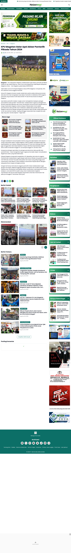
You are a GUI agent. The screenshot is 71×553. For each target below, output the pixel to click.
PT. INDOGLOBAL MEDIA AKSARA (37, 452)
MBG (44, 8)
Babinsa (23, 254)
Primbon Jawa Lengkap (47, 447)
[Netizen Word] (35, 5)
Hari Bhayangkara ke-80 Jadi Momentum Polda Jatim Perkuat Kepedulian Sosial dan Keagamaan (62, 226)
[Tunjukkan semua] (68, 157)
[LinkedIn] (45, 443)
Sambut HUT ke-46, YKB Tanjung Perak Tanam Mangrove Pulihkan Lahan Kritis (63, 232)
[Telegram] (7, 181)
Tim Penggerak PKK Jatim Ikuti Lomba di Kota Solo (62, 276)
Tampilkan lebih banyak (24, 337)
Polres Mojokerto (25, 322)
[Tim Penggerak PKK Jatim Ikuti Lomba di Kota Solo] (53, 276)
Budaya (3, 8)
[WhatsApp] (10, 181)
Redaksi (13, 447)
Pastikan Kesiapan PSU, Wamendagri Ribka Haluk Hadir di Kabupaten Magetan (39, 128)
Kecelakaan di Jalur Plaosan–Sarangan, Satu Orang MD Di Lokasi (60, 129)
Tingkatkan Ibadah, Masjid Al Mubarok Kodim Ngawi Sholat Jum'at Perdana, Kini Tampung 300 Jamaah (33, 272)
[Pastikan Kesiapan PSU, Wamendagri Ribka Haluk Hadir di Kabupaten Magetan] (28, 128)
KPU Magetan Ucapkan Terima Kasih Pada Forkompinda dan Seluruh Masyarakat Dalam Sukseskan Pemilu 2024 (16, 134)
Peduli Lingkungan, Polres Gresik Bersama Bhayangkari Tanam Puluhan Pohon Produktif (62, 204)
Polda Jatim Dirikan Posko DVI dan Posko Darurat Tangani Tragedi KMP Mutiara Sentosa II (63, 169)
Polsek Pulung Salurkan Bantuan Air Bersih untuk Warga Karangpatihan (63, 219)
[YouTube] (33, 443)
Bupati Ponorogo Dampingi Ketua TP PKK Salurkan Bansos (62, 289)
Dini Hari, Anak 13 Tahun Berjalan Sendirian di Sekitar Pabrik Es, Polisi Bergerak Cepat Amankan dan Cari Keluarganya (31, 285)
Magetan (23, 295)
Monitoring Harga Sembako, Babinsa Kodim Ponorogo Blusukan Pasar (32, 257)
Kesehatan (50, 8)
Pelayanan (23, 281)
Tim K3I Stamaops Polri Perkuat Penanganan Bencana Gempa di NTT (59, 123)
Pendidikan (19, 8)
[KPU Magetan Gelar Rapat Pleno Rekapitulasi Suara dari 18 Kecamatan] (28, 122)
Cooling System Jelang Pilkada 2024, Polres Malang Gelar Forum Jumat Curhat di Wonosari (63, 261)
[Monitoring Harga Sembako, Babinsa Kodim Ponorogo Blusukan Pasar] (10, 260)
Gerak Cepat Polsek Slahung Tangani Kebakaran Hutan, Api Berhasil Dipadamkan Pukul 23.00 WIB (60, 145)
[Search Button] (69, 4)
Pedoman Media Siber (21, 447)
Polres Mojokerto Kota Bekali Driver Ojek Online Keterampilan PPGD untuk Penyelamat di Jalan (32, 326)
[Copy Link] (13, 181)
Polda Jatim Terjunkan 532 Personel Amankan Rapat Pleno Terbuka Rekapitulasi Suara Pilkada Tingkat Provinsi (8, 216)
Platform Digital (31, 447)
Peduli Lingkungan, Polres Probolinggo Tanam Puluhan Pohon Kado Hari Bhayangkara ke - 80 (62, 198)
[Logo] (35, 433)
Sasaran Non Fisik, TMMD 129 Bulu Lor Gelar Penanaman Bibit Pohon (62, 191)
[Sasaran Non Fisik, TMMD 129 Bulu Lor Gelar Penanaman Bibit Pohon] (53, 191)
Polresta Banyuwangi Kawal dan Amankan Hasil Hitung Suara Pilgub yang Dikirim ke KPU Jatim (39, 216)
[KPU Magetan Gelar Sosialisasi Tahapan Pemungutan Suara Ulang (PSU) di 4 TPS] (44, 234)
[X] (5, 181)
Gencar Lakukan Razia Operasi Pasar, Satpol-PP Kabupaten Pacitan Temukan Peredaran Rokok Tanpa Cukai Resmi (63, 310)
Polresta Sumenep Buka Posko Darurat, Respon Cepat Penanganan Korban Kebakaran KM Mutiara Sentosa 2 (63, 176)
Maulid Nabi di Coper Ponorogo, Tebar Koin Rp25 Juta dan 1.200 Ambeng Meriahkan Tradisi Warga (61, 140)
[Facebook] (2, 181)
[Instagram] (29, 443)
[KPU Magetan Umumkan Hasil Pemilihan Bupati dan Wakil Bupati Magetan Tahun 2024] (28, 135)
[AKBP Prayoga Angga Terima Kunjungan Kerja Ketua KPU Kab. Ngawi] (5, 128)
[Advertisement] (35, 543)
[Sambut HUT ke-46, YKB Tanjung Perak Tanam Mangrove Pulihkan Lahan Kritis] (53, 233)
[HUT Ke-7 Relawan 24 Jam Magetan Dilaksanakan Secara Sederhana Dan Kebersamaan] (10, 300)
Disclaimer (38, 447)
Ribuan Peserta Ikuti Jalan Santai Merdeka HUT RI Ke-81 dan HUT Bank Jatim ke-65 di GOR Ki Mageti (33, 312)
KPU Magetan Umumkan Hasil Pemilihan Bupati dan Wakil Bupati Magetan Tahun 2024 (38, 134)
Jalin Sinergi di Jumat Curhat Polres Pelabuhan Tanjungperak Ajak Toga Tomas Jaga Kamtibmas (63, 247)
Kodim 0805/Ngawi (26, 268)
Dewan (26, 8)
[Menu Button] (1, 4)
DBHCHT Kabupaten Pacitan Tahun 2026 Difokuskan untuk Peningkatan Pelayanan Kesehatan (62, 304)
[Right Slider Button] (69, 8)
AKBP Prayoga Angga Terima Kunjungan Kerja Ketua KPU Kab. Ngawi (15, 128)
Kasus (39, 8)
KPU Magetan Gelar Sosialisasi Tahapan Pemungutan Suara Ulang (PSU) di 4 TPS (44, 242)
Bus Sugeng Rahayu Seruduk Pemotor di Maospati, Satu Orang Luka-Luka (59, 134)
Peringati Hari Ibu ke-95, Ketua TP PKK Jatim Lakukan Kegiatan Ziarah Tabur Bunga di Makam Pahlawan (62, 282)
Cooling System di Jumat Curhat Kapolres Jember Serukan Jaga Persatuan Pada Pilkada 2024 (62, 254)
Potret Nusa (57, 447)
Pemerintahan (10, 8)
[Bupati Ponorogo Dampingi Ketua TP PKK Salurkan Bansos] (53, 289)
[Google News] (37, 443)
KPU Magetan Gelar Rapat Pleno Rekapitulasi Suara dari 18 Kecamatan (39, 121)
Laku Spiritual (64, 447)
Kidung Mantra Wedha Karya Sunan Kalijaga (59, 149)
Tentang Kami (7, 447)
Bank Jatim (23, 308)
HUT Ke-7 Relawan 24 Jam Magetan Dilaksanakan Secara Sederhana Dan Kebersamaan (32, 299)
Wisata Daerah (65, 8)
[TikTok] (41, 443)
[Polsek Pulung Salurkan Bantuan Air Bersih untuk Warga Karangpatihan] (53, 220)
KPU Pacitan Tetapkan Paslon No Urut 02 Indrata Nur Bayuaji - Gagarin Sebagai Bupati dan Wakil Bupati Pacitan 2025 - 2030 (16, 121)
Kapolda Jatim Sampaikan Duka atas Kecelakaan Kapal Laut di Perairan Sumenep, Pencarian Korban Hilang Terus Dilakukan (62, 163)
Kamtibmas (33, 8)
